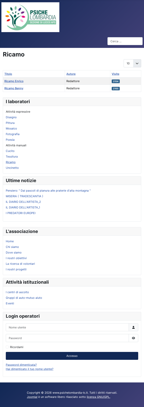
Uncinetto (12, 167)
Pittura (10, 123)
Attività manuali (16, 145)
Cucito (10, 151)
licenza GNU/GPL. (98, 397)
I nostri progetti (16, 269)
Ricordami (16, 347)
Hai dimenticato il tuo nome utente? (29, 369)
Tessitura (12, 156)
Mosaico (11, 128)
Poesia (10, 139)
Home (10, 241)
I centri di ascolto (17, 292)
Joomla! (32, 397)
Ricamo (11, 162)
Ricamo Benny (13, 88)
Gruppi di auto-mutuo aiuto (24, 297)
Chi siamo (12, 247)
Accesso (72, 356)
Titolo (8, 74)
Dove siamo (14, 252)
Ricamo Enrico (14, 81)
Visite (115, 74)
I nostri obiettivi (16, 258)
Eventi (10, 303)
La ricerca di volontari (20, 263)
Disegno (11, 117)
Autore (71, 74)
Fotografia (12, 134)
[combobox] (125, 41)
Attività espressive (18, 111)
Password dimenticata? (21, 364)
